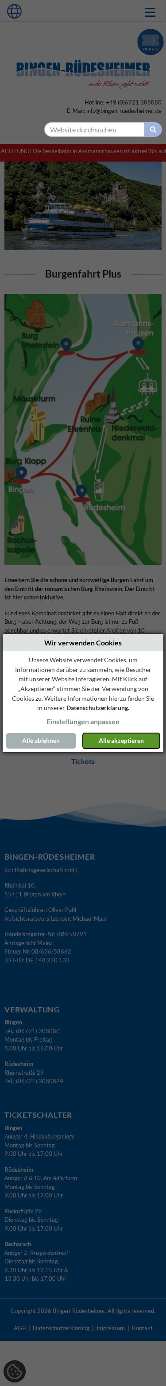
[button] (83, 721)
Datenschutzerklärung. (97, 707)
